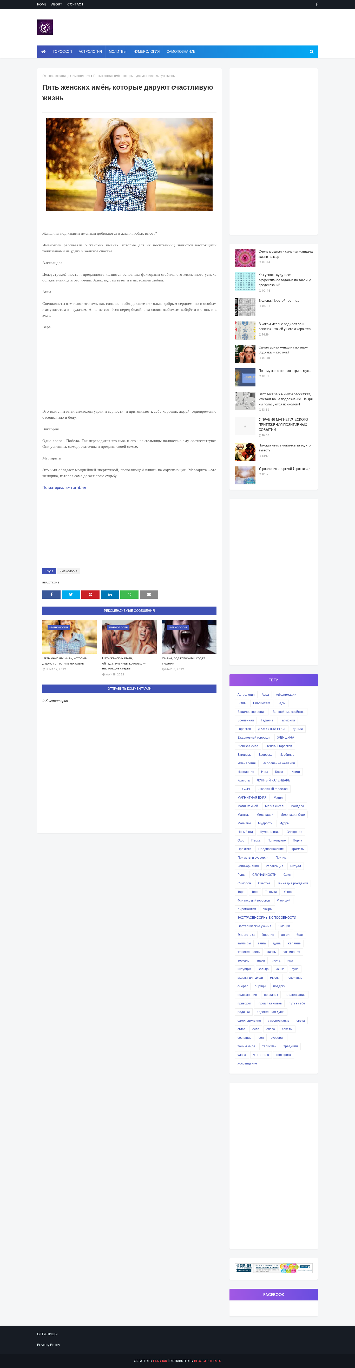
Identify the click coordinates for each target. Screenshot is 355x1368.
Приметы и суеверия (253, 857)
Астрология (246, 694)
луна (295, 969)
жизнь (271, 952)
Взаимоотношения (252, 711)
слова (270, 1029)
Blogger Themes (207, 1361)
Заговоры (245, 754)
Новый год (245, 832)
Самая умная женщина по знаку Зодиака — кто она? (283, 350)
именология (81, 76)
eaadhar (160, 1361)
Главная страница (55, 76)
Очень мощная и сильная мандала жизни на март (286, 254)
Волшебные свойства (289, 711)
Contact (75, 4)
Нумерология (270, 832)
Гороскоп (244, 729)
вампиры (244, 943)
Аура (265, 694)
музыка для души (250, 977)
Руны (241, 874)
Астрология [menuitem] (90, 51)
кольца (264, 969)
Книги (296, 772)
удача (242, 1055)
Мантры (243, 814)
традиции (291, 1046)
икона (276, 960)
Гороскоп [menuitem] (62, 51)
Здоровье (266, 754)
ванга (262, 943)
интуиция (245, 969)
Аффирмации (286, 694)
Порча (297, 840)
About (56, 4)
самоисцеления (249, 1020)
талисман (269, 1046)
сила (255, 1029)
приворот (245, 1003)
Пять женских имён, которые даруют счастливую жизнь (64, 661)
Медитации (265, 814)
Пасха (255, 840)
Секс (287, 874)
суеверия (278, 1037)
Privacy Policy (48, 1344)
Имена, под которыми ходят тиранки (183, 661)
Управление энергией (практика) (284, 468)
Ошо (241, 840)
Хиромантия (247, 909)
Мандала (297, 806)
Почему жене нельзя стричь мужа (285, 370)
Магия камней (248, 806)
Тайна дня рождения (292, 883)
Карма (280, 772)
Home (41, 4)
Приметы (298, 849)
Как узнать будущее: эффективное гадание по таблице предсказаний (285, 279)
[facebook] (316, 4)
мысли (275, 977)
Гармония (287, 720)
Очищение (294, 832)
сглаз (241, 1029)
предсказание (295, 994)
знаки (261, 960)
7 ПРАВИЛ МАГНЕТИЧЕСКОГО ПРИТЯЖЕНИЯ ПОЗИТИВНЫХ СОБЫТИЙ (283, 424)
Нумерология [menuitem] (147, 51)
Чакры (267, 909)
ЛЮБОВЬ (244, 789)
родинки (244, 1012)
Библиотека (262, 703)
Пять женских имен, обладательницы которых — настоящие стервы (124, 663)
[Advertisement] (129, 372)
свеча (301, 1020)
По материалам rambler (64, 487)
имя (290, 960)
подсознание (247, 994)
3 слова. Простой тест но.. (279, 300)
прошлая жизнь (270, 1003)
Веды (282, 703)
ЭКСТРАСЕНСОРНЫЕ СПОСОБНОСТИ (267, 917)
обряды (260, 986)
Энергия (268, 934)
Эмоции (284, 926)
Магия (278, 797)
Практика (244, 849)
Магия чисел (274, 806)
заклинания (291, 952)
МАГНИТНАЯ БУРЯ (252, 797)
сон (261, 1037)
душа (277, 943)
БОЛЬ (242, 703)
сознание (245, 1037)
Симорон (244, 883)
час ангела (261, 1055)
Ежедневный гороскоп (254, 737)
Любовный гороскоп (273, 789)
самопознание (279, 1020)
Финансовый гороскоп (254, 900)
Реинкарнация (248, 866)
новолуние (295, 977)
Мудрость (265, 823)
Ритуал (295, 866)
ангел (285, 934)
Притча (280, 857)
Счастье (264, 883)
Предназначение (271, 849)
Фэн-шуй (284, 900)
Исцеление (246, 772)
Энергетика (246, 934)
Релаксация (274, 866)
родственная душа (271, 1012)
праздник (271, 994)
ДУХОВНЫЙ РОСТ (272, 729)
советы (287, 1029)
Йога (264, 772)
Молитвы (244, 823)
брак (300, 934)
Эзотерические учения (254, 926)
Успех (288, 892)
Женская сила (248, 746)
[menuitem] (43, 51)
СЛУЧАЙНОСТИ (264, 874)
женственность (249, 952)
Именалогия (247, 763)
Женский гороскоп (278, 746)
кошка (280, 969)
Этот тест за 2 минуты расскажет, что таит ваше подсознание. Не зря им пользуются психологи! (286, 399)
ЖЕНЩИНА (285, 737)
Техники (271, 892)
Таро (241, 892)
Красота (244, 780)
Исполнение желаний (279, 763)
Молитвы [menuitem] (118, 51)
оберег (243, 986)
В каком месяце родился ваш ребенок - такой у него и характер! (285, 326)
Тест (255, 892)
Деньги (298, 729)
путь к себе (297, 1003)
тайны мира (246, 1046)
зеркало (243, 960)
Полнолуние (276, 840)
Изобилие (287, 754)
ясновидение (247, 1063)
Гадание (267, 720)
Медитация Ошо (292, 814)
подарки (279, 986)
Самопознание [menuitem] (181, 51)
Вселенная (246, 720)
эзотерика (283, 1055)
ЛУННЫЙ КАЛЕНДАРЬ (273, 780)
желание (294, 943)
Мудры (284, 823)
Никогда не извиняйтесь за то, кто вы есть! (285, 448)
